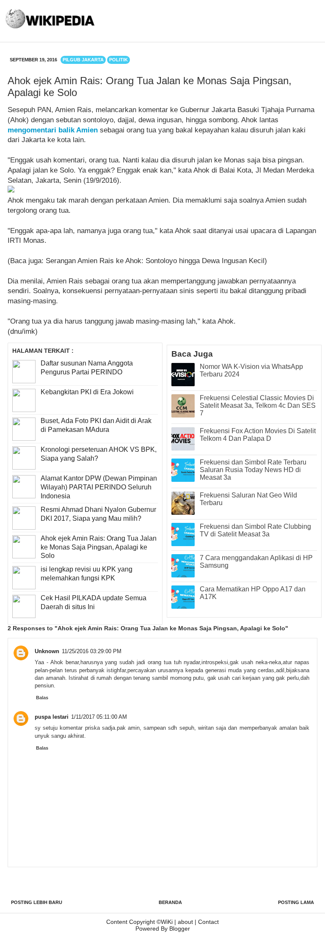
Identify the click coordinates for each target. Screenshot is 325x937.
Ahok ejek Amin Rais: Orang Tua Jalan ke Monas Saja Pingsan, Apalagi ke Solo (99, 547)
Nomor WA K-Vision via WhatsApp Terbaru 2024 (251, 370)
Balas (42, 697)
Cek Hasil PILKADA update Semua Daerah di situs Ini (93, 602)
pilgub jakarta (83, 59)
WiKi (167, 921)
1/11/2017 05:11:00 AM (99, 717)
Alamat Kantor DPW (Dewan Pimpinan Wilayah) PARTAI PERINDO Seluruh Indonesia (99, 487)
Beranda (170, 902)
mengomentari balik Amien (53, 130)
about (185, 921)
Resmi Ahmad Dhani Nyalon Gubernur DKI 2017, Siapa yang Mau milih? (98, 514)
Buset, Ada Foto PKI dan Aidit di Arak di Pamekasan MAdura (96, 425)
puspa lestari (52, 717)
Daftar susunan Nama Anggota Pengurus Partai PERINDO (87, 368)
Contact (208, 921)
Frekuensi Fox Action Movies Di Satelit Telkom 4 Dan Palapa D (258, 434)
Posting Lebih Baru (36, 902)
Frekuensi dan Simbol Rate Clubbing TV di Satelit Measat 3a (255, 530)
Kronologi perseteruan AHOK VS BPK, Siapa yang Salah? (99, 454)
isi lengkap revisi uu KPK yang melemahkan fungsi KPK (86, 574)
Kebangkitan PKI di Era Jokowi (87, 392)
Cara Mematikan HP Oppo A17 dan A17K (253, 592)
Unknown (47, 651)
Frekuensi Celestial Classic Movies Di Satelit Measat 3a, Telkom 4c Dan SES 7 (258, 405)
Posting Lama (296, 902)
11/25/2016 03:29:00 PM (91, 651)
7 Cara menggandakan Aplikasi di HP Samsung (256, 561)
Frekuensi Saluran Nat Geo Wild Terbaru (248, 499)
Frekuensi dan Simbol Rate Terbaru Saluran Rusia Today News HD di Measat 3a (253, 470)
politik (118, 59)
